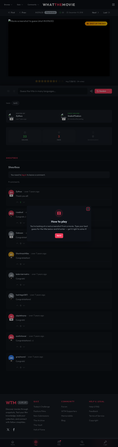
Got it (59, 235)
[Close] (88, 208)
